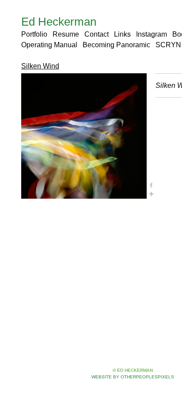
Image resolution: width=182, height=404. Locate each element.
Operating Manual (49, 45)
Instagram (151, 34)
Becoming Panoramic (116, 45)
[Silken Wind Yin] (84, 136)
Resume (66, 34)
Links (122, 34)
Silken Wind (40, 66)
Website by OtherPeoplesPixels (132, 376)
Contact (96, 34)
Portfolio (34, 34)
